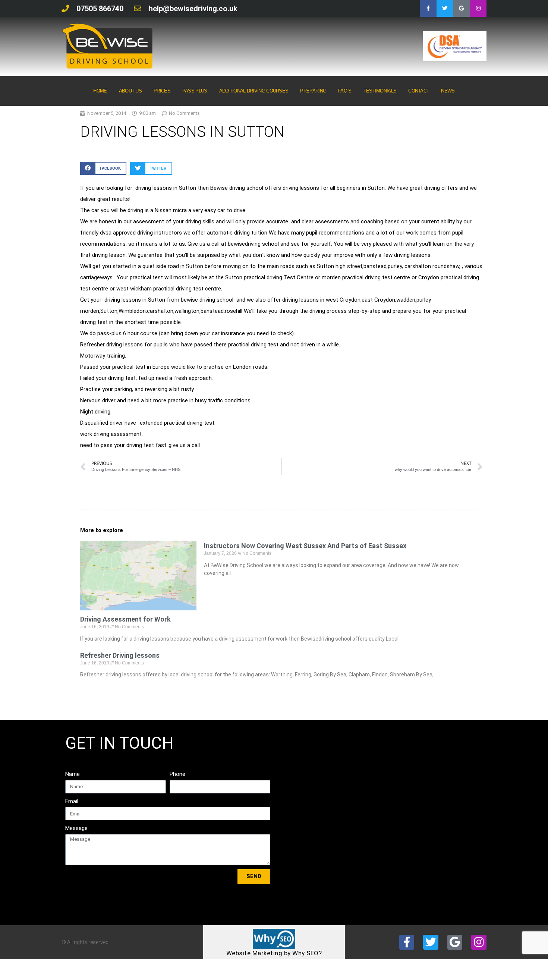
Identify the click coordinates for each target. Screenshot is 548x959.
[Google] (461, 8)
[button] (103, 168)
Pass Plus (194, 91)
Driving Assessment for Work (125, 619)
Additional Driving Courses (254, 91)
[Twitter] (445, 8)
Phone (177, 774)
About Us (130, 91)
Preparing (313, 91)
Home (100, 91)
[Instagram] (478, 8)
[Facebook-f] (428, 8)
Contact (418, 91)
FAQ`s (345, 91)
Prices (162, 91)
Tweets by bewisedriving (417, 741)
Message (76, 828)
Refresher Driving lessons (120, 655)
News (447, 91)
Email (71, 801)
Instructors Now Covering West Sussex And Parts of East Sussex (305, 546)
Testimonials (380, 91)
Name (72, 774)
